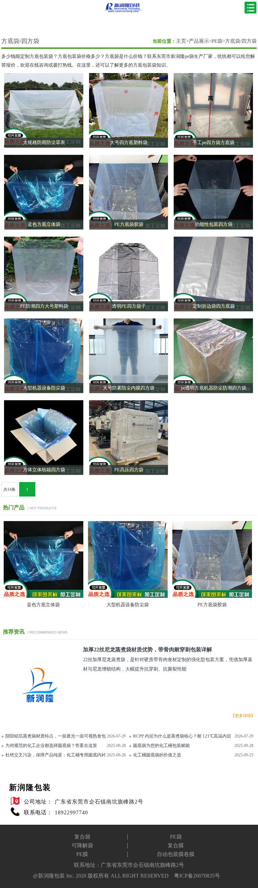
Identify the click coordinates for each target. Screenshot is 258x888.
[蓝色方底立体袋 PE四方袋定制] (43, 596)
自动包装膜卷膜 (176, 854)
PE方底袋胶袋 (212, 604)
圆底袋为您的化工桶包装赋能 (161, 745)
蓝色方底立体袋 (43, 604)
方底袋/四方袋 (20, 41)
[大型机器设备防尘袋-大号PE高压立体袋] (128, 596)
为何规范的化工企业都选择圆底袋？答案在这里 (51, 745)
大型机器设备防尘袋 (127, 604)
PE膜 (82, 854)
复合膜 (176, 845)
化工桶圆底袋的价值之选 (157, 754)
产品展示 (199, 41)
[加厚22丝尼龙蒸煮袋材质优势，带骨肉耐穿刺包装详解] (39, 722)
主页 (181, 41)
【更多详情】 (243, 715)
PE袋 (217, 41)
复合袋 (82, 837)
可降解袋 (82, 845)
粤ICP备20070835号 (197, 876)
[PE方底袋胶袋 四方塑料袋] (212, 596)
